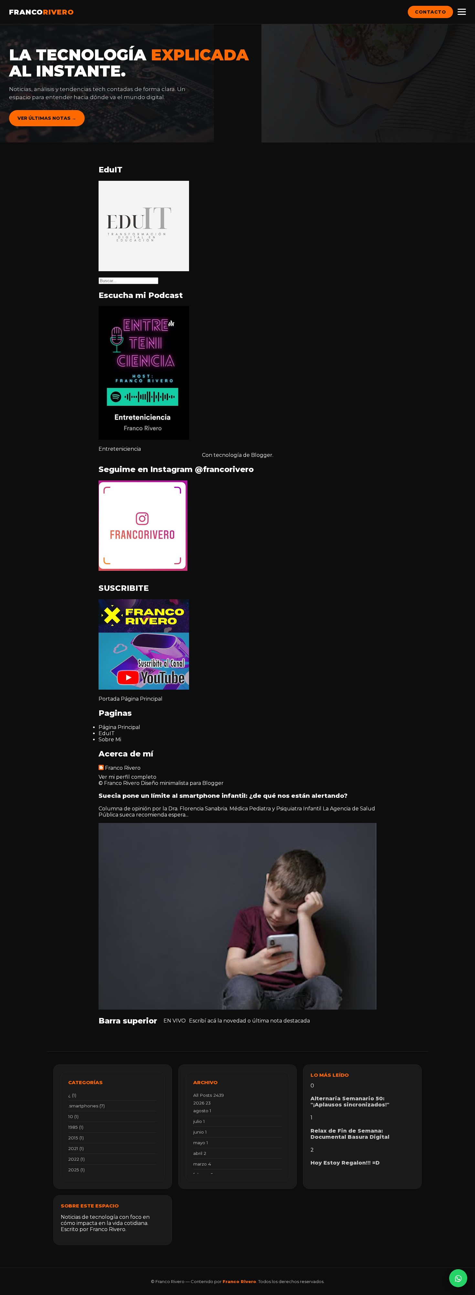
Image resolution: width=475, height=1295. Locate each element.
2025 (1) (76, 1169)
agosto (202, 1110)
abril (199, 1153)
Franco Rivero (123, 768)
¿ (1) (72, 1095)
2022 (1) (76, 1159)
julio (199, 1121)
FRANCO (41, 12)
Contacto (430, 12)
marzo (202, 1164)
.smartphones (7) (86, 1105)
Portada (109, 699)
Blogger (261, 455)
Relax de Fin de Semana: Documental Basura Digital (350, 1134)
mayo (200, 1142)
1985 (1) (75, 1127)
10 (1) (73, 1116)
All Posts (208, 1095)
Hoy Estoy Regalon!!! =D (345, 1163)
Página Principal (142, 699)
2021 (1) (76, 1148)
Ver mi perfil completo (127, 777)
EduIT (107, 733)
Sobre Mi (110, 739)
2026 (202, 1102)
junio (200, 1132)
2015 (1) (76, 1137)
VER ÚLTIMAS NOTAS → (46, 118)
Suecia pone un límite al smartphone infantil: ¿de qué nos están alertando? (223, 795)
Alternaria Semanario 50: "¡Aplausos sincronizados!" (350, 1101)
